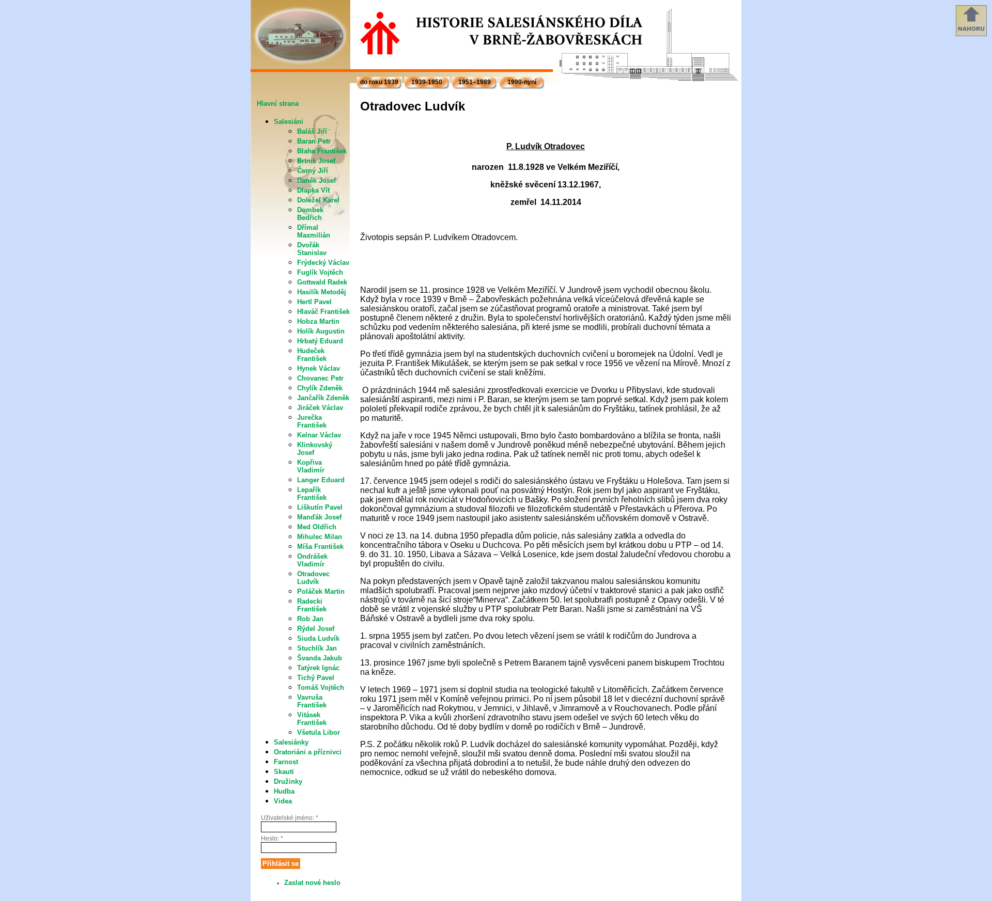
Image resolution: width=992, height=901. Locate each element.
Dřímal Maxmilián (313, 231)
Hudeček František (312, 354)
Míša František (320, 546)
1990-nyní (521, 82)
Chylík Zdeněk (320, 388)
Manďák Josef (319, 517)
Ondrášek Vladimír (312, 560)
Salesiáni (288, 121)
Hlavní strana (278, 103)
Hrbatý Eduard (320, 341)
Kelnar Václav (319, 435)
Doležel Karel (318, 200)
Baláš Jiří (312, 131)
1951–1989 (474, 82)
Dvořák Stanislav (312, 249)
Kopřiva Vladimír (310, 466)
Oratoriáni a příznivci (308, 752)
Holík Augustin (321, 331)
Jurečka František (312, 421)
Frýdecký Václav (323, 262)
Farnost (286, 762)
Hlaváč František (323, 311)
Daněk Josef (316, 180)
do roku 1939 (379, 82)
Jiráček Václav (320, 408)
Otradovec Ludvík (313, 578)
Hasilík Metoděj (321, 292)
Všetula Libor (318, 732)
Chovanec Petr (320, 378)
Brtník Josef (316, 161)
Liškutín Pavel (320, 507)
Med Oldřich (316, 527)
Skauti (284, 772)
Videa (283, 801)
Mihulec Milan (319, 537)
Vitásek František (312, 718)
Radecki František (312, 605)
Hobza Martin (318, 321)
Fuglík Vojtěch (320, 272)
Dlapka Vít (313, 190)
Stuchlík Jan (317, 648)
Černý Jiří (312, 171)
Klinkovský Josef (314, 448)
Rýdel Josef (315, 629)
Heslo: (272, 838)
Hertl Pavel (314, 302)
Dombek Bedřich (310, 214)
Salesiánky (291, 742)
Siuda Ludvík (318, 638)
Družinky (288, 781)
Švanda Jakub (319, 658)
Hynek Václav (318, 368)
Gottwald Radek (322, 282)
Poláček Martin (321, 591)
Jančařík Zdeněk (323, 398)
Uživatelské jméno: (289, 817)
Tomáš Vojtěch (320, 687)
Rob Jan (310, 619)
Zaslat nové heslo (312, 883)
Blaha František (322, 151)
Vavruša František (312, 701)
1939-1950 (426, 82)
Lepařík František (312, 493)
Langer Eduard (321, 480)
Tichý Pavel (315, 678)
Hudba (284, 791)
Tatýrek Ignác (318, 668)
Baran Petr (314, 141)
